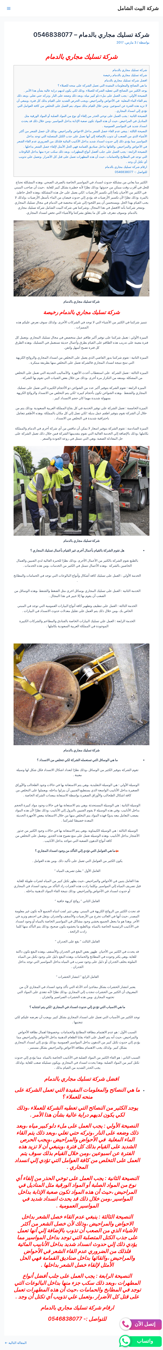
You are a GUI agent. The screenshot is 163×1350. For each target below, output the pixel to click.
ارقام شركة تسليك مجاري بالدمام (126, 167)
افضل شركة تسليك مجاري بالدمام (125, 80)
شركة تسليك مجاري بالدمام (129, 70)
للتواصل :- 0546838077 (131, 172)
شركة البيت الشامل (138, 8)
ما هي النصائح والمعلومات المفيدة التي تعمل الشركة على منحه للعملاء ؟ (102, 85)
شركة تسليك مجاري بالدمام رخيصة (125, 75)
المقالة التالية (16, 1343)
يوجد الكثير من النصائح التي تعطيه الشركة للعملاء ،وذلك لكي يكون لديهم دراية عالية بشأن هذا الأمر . (85, 90)
